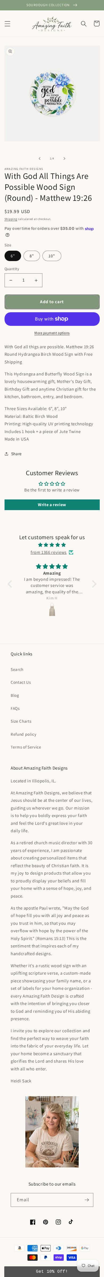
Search (17, 669)
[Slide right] (64, 158)
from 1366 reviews (49, 552)
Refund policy (24, 734)
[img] (52, 545)
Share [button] (16, 453)
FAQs (15, 708)
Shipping (11, 219)
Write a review (52, 504)
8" (32, 255)
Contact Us (21, 682)
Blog (15, 695)
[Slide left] (40, 158)
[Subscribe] (86, 1200)
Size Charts (21, 721)
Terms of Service (26, 747)
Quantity (12, 268)
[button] (7, 23)
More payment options (52, 333)
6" (13, 255)
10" (52, 255)
